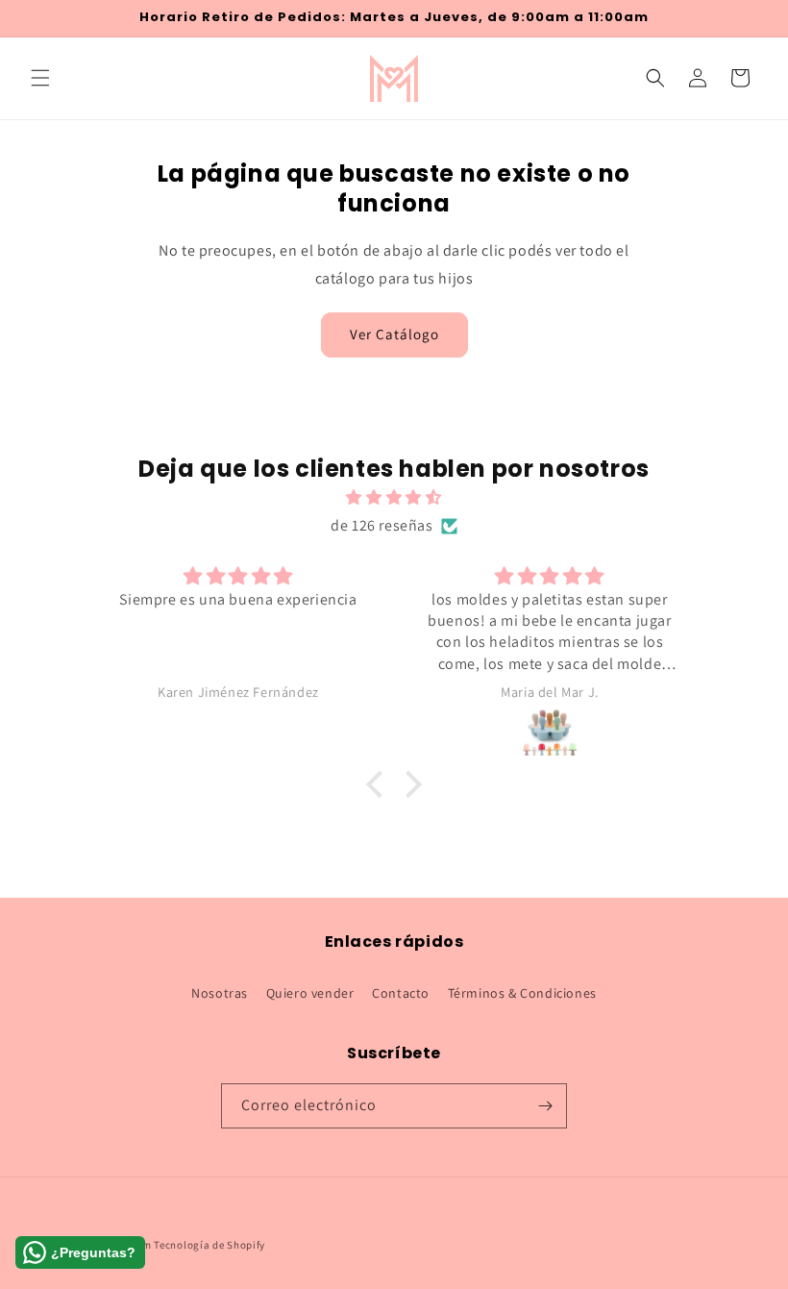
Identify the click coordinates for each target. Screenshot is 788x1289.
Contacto (401, 993)
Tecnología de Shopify (209, 1245)
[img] (394, 497)
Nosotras (219, 993)
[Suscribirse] (545, 1105)
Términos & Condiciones (522, 993)
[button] (40, 78)
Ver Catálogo (394, 334)
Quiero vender (310, 993)
